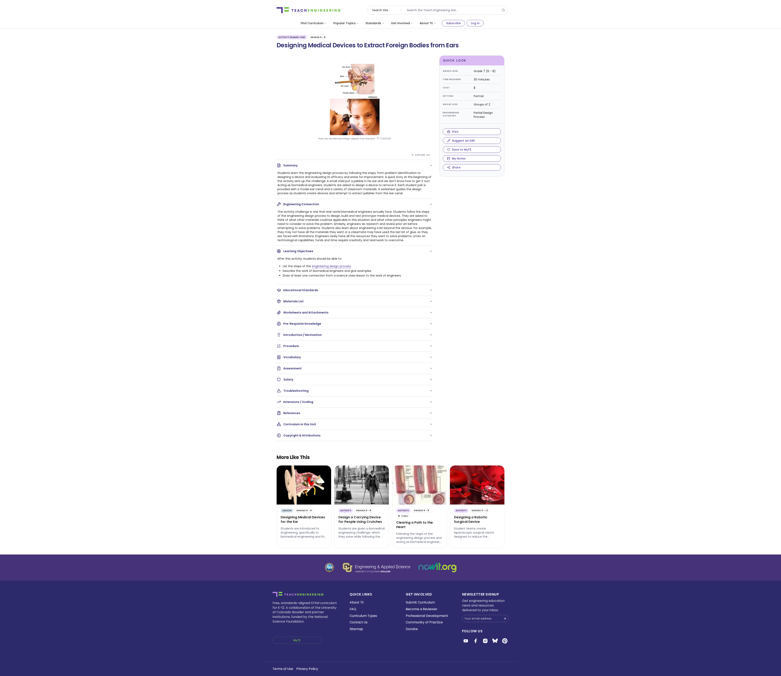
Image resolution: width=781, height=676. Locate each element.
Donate (412, 629)
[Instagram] (485, 641)
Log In (475, 23)
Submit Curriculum (420, 602)
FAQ (353, 609)
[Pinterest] (504, 641)
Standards (373, 23)
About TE (426, 23)
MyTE (297, 640)
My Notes (459, 158)
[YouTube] (465, 641)
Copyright (385, 138)
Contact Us (359, 622)
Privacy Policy (307, 669)
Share (456, 167)
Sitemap (356, 629)
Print (455, 132)
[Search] (503, 10)
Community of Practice (424, 622)
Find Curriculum (312, 23)
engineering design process (331, 266)
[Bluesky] (495, 641)
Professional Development (427, 616)
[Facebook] (475, 641)
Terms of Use (283, 669)
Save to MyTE (461, 150)
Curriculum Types (363, 616)
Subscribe (453, 23)
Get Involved (400, 23)
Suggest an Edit (463, 141)
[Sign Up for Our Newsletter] (505, 618)
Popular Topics (344, 23)
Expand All (423, 154)
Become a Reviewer (421, 609)
